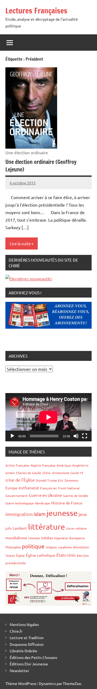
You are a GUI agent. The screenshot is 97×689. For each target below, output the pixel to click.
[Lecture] (12, 436)
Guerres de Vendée (75, 495)
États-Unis (66, 555)
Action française (17, 465)
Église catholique (40, 555)
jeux (83, 514)
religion (51, 547)
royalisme (65, 547)
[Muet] (76, 436)
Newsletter (19, 670)
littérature (46, 526)
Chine (46, 473)
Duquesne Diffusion (27, 644)
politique (33, 546)
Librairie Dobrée (23, 650)
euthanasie (29, 487)
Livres (70, 528)
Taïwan (10, 555)
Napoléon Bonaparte (69, 538)
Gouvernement (16, 495)
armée (10, 473)
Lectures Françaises (36, 10)
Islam (40, 514)
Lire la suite (20, 243)
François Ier (48, 488)
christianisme (60, 473)
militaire (81, 528)
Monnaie (34, 538)
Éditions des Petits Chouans (33, 657)
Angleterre (80, 465)
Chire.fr (16, 631)
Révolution (81, 547)
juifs (8, 528)
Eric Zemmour (68, 480)
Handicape (42, 503)
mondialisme (16, 537)
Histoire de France (66, 502)
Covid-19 (76, 473)
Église (20, 555)
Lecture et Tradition (27, 637)
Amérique (64, 465)
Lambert (20, 528)
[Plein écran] (84, 436)
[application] (48, 417)
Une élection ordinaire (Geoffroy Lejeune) (41, 165)
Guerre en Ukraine (45, 495)
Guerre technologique (19, 503)
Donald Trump (46, 480)
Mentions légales (24, 624)
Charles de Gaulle (28, 473)
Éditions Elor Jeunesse (29, 663)
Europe (11, 487)
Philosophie (13, 547)
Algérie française (43, 465)
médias (47, 537)
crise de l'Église (20, 479)
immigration (19, 514)
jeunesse (62, 513)
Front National (68, 488)
